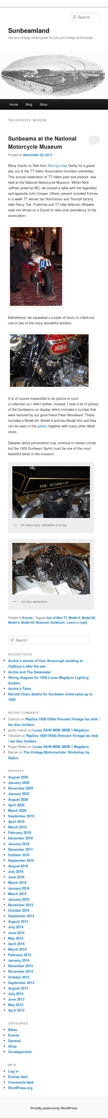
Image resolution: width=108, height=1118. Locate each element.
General (14, 1040)
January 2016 (18, 888)
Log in (13, 1071)
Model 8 (74, 617)
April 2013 (16, 1010)
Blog (29, 104)
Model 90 (28, 622)
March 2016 (17, 882)
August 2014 (18, 921)
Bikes (12, 1029)
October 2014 (18, 910)
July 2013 (15, 993)
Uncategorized (19, 1051)
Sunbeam (58, 622)
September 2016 (21, 860)
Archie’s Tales (19, 688)
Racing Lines (58, 165)
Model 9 (14, 622)
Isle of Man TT (57, 617)
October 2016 (18, 854)
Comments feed (21, 1082)
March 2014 (17, 949)
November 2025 (20, 788)
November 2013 (20, 971)
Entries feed (18, 1076)
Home (13, 104)
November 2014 (20, 904)
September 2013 (21, 982)
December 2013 (20, 965)
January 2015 (18, 899)
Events (27, 617)
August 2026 (18, 777)
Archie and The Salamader (29, 671)
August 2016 (18, 865)
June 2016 (16, 876)
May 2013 (15, 1004)
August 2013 (18, 988)
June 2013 (16, 999)
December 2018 (20, 837)
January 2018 (18, 843)
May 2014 (15, 938)
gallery (42, 425)
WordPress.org (20, 1087)
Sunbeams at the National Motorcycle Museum (42, 142)
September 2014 (21, 915)
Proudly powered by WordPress (54, 1108)
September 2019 (21, 815)
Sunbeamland (29, 30)
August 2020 (18, 799)
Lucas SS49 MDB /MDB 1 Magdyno (61, 729)
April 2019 (16, 821)
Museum (42, 622)
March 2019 (17, 826)
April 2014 (16, 943)
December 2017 (20, 849)
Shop (43, 104)
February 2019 (19, 832)
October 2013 (18, 977)
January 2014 (18, 960)
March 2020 (17, 810)
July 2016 (15, 871)
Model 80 (88, 617)
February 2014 (19, 954)
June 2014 (16, 932)
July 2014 (15, 926)
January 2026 (18, 782)
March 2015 (17, 893)
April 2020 (16, 804)
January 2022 (18, 793)
